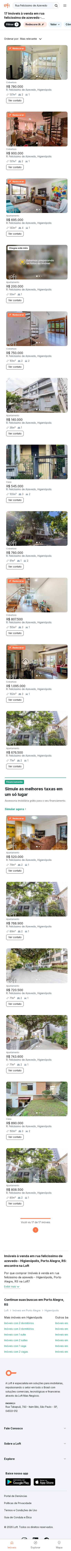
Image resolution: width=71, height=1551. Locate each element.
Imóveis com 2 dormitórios (19, 1323)
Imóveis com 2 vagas (16, 1351)
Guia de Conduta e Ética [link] (18, 1517)
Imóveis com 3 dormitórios (19, 1328)
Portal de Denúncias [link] (15, 1496)
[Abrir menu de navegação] (64, 5)
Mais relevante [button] (28, 38)
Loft (6, 1310)
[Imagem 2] (39, 76)
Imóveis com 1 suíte (15, 1334)
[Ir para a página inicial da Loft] (8, 5)
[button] (35, 1428)
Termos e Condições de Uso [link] (20, 1510)
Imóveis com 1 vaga (15, 1345)
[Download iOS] (44, 1482)
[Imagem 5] (46, 76)
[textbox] (36, 5)
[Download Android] (18, 1482)
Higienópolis (52, 1310)
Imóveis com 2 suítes (16, 1340)
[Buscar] (56, 5)
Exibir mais (10, 1286)
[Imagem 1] (37, 76)
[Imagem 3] (41, 76)
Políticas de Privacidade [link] (18, 1503)
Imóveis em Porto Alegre (26, 1310)
